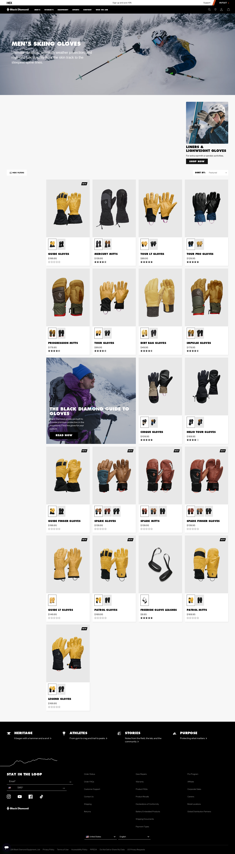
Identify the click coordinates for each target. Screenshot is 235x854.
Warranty (140, 781)
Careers (190, 796)
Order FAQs (89, 781)
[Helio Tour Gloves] (206, 386)
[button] (37, 9)
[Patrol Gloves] (114, 564)
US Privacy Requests (136, 849)
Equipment (63, 10)
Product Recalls (142, 796)
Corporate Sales (194, 789)
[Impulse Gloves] (206, 297)
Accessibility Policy (79, 849)
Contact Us (89, 796)
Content (87, 10)
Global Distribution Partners (199, 811)
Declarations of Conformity (147, 804)
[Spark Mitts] (160, 475)
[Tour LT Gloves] (160, 208)
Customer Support (92, 789)
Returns (87, 811)
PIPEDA (93, 849)
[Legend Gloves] (68, 653)
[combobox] (11, 787)
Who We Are (102, 10)
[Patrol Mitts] (206, 564)
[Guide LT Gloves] (68, 564)
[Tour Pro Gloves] (206, 208)
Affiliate (190, 781)
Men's (37, 10)
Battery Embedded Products (148, 811)
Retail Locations (194, 804)
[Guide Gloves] (68, 208)
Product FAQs (142, 789)
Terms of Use (63, 849)
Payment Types (142, 826)
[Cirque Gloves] (160, 386)
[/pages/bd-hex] (9, 3)
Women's (49, 10)
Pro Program (192, 774)
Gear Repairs (141, 774)
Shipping (88, 804)
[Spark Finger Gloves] (206, 475)
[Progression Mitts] (68, 297)
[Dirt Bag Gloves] (160, 297)
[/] (18, 9)
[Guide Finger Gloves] (68, 475)
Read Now (64, 435)
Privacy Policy (48, 849)
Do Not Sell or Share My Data (112, 849)
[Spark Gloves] (114, 475)
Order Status (89, 774)
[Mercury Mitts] (114, 208)
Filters (18, 172)
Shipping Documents (145, 819)
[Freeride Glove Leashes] (160, 564)
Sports (75, 10)
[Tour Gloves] (114, 297)
